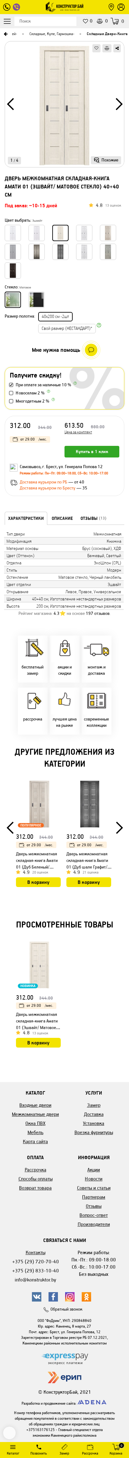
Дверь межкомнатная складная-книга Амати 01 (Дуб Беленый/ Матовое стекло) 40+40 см (38, 867)
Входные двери (35, 1105)
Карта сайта (35, 1141)
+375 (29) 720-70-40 (35, 1262)
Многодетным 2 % (32, 401)
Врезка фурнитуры (94, 1132)
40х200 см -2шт (55, 316)
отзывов (98, 613)
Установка (93, 1123)
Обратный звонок (66, 1309)
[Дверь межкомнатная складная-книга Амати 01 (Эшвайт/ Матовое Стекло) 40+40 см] (64, 106)
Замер (94, 1105)
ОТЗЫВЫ (93, 518)
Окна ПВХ (35, 1123)
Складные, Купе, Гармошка (51, 33)
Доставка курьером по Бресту (48, 488)
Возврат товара (35, 1188)
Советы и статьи (94, 1188)
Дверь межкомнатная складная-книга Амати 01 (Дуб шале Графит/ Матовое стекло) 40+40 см (88, 867)
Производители (94, 1224)
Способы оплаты (35, 1179)
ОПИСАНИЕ (62, 518)
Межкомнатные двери (35, 1114)
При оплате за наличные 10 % (43, 385)
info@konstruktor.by (35, 1280)
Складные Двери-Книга (107, 33)
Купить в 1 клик (92, 451)
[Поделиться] (117, 48)
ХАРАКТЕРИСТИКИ (26, 518)
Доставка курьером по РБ (44, 482)
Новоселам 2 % (30, 393)
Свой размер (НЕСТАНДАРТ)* (67, 328)
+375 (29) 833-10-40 (35, 1271)
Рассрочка (35, 1170)
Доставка (94, 1114)
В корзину (38, 882)
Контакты (35, 1252)
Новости (93, 1179)
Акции (93, 1170)
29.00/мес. (33, 439)
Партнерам (93, 1197)
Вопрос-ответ (94, 1215)
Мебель (36, 1132)
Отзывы (93, 1206)
